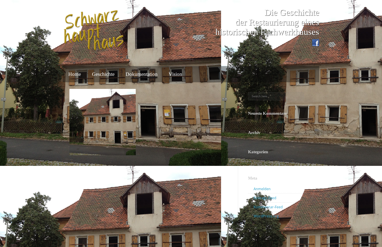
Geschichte (103, 74)
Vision (175, 74)
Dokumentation (142, 74)
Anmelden (262, 188)
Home (74, 74)
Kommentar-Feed (268, 207)
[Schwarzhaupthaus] (94, 30)
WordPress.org (266, 216)
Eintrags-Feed (265, 197)
